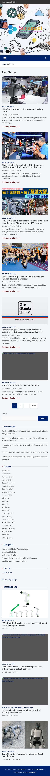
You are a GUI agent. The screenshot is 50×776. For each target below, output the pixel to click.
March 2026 (6, 474)
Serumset (21, 769)
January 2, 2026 (7, 115)
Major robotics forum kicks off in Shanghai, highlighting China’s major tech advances (22, 166)
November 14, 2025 (8, 226)
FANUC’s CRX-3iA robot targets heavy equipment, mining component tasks (24, 624)
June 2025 (6, 501)
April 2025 (6, 507)
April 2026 (6, 471)
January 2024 (7, 538)
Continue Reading (9, 127)
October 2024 (7, 525)
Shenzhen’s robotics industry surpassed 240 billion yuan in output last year (22, 668)
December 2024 (8, 519)
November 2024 (8, 522)
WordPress (32, 772)
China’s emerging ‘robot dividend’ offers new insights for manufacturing (23, 277)
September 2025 (8, 492)
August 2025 (7, 495)
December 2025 (8, 483)
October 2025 (7, 489)
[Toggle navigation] (5, 58)
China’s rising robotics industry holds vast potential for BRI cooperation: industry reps (22, 331)
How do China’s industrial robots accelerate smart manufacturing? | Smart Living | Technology (25, 222)
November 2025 (8, 486)
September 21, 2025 (9, 389)
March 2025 (6, 510)
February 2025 (7, 513)
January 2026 (7, 480)
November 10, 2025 (8, 282)
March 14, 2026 (7, 716)
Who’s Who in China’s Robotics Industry (20, 385)
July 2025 (5, 498)
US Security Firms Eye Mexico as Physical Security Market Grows (21, 711)
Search (4, 414)
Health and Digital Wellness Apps (15, 549)
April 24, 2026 (6, 628)
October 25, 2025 (8, 335)
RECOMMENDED (10, 587)
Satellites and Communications (14, 561)
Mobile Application (9, 555)
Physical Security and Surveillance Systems (19, 558)
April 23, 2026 (6, 672)
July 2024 (5, 535)
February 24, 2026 (8, 759)
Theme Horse (39, 769)
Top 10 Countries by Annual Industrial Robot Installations (25, 452)
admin (16, 115)
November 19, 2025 (8, 170)
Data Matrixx (7, 573)
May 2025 (5, 504)
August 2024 (7, 532)
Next (34, 406)
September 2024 (8, 528)
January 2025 (7, 516)
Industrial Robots (8, 106)
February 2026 (7, 477)
